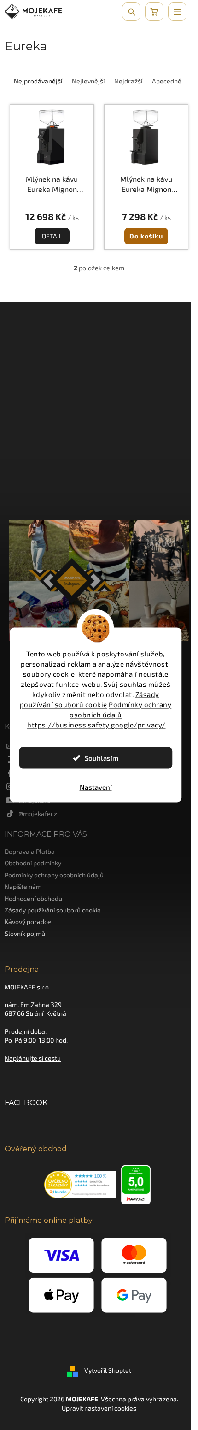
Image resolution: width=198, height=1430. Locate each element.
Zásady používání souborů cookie (53, 910)
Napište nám (23, 886)
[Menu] (177, 11)
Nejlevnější (88, 81)
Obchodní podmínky (33, 863)
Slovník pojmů (25, 933)
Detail (52, 236)
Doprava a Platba (30, 851)
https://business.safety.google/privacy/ (96, 725)
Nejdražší (128, 81)
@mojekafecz (37, 813)
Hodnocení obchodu (33, 898)
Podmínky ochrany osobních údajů (54, 875)
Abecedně (166, 81)
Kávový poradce (28, 921)
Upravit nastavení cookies (99, 1408)
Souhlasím (101, 758)
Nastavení (96, 787)
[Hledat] (131, 11)
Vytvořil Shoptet (107, 1371)
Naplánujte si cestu (33, 1058)
